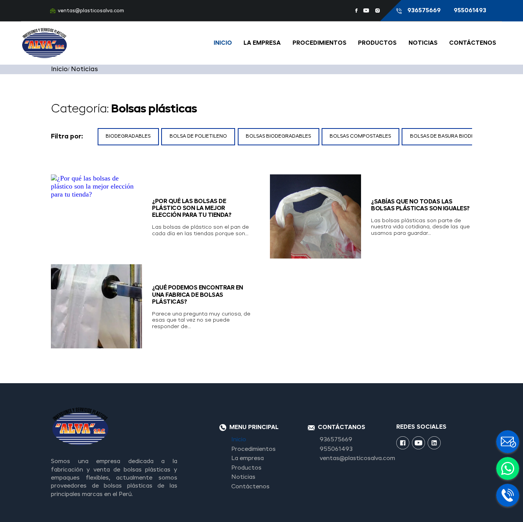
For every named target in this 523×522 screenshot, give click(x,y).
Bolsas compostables (360, 136)
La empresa (262, 43)
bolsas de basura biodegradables (457, 136)
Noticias (423, 43)
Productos (377, 43)
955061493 (470, 11)
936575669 (424, 11)
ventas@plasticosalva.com (91, 10)
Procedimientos (319, 43)
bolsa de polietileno (198, 136)
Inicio (223, 43)
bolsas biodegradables (278, 136)
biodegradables (128, 136)
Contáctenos (472, 43)
